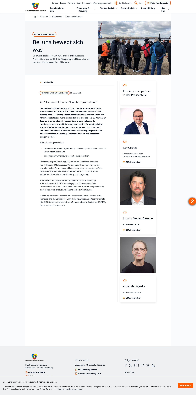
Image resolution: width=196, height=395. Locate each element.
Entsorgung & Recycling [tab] (83, 9)
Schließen (185, 385)
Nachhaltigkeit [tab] (128, 8)
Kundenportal (159, 3)
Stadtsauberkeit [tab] (107, 8)
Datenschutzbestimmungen (70, 389)
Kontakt (55, 3)
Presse (63, 3)
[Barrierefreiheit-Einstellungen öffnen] (192, 201)
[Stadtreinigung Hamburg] (35, 17)
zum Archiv (48, 82)
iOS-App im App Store (87, 369)
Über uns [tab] (163, 9)
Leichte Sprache (125, 3)
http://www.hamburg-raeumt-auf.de (64, 156)
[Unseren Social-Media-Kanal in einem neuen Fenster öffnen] (126, 365)
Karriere (71, 3)
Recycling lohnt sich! (57, 9)
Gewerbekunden (84, 3)
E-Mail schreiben (133, 162)
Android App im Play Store (89, 373)
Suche (141, 3)
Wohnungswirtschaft (102, 3)
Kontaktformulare (36, 372)
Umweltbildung (148, 8)
